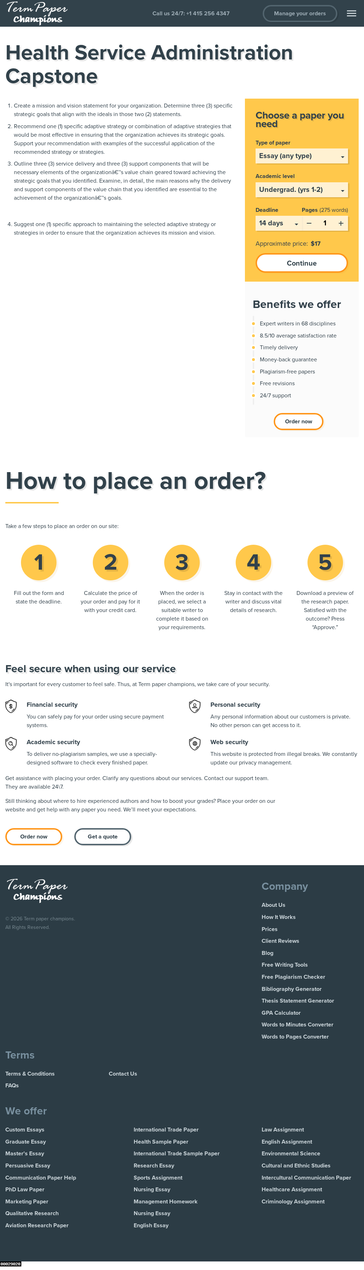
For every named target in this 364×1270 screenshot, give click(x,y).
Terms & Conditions (30, 1073)
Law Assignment (283, 1129)
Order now (298, 421)
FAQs (12, 1085)
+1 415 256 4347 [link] (208, 13)
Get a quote (103, 836)
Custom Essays (24, 1129)
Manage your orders (300, 13)
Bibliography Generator (292, 989)
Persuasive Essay (27, 1165)
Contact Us (123, 1073)
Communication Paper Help (40, 1177)
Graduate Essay (25, 1141)
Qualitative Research (32, 1213)
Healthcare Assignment (292, 1189)
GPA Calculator (281, 1012)
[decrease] (309, 221)
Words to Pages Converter (295, 1036)
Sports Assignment (158, 1177)
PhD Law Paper (24, 1189)
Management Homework (166, 1201)
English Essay (151, 1225)
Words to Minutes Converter (297, 1024)
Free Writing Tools (285, 964)
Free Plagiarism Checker (293, 977)
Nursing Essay (152, 1189)
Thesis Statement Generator (298, 1000)
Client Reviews (280, 941)
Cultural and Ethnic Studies (296, 1165)
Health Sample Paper (161, 1141)
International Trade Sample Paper (177, 1153)
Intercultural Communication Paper (306, 1177)
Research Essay (154, 1165)
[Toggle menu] (351, 13)
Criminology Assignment (293, 1201)
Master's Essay (24, 1153)
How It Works (279, 917)
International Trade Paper (166, 1129)
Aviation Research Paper (37, 1225)
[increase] (341, 221)
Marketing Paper (26, 1201)
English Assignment (287, 1141)
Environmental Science (291, 1153)
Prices (270, 929)
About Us (273, 905)
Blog (267, 953)
